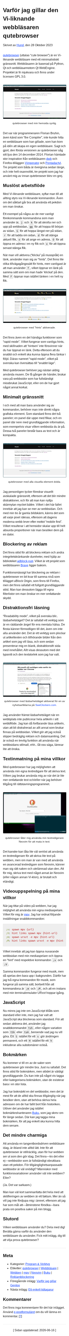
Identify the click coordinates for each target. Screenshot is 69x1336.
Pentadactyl (53, 163)
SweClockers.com (45, 704)
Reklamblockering (22, 1276)
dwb (49, 158)
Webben (15, 1272)
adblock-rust (25, 561)
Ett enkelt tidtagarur (41, 1289)
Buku (35, 1112)
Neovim (36, 1272)
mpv (26, 914)
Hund (20, 45)
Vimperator (32, 163)
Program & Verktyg (37, 1264)
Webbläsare (49, 1268)
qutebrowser (11, 55)
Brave (24, 565)
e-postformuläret (24, 1312)
